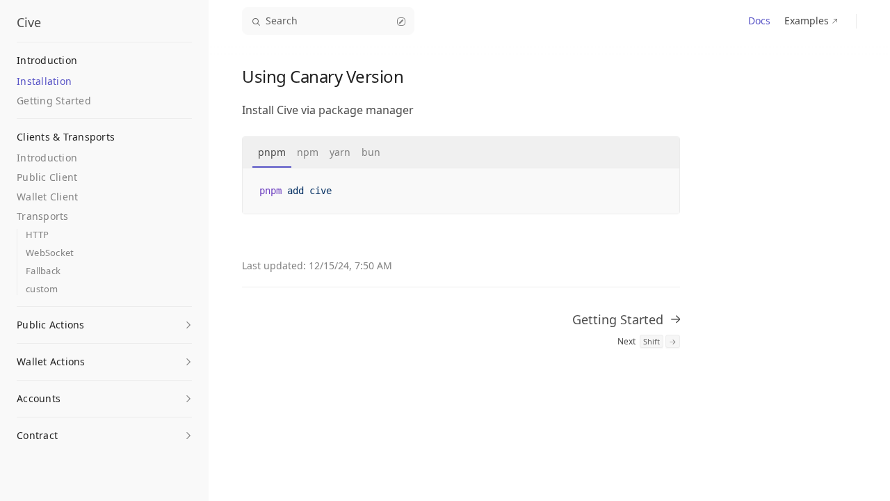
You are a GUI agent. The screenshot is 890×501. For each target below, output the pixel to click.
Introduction (47, 157)
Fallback (43, 271)
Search (282, 20)
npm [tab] (307, 152)
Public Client (47, 177)
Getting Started (54, 100)
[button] (104, 321)
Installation (44, 81)
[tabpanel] (461, 191)
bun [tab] (371, 152)
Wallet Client (47, 196)
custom (42, 289)
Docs (759, 20)
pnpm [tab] (272, 152)
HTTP (37, 235)
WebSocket (50, 253)
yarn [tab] (340, 152)
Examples (806, 20)
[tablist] (461, 152)
